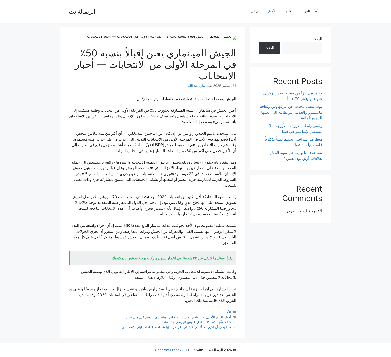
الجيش (186, 317)
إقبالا (220, 317)
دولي (254, 11)
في (142, 317)
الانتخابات (199, 317)
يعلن (129, 317)
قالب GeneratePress (171, 350)
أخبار (228, 317)
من (136, 317)
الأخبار (271, 11)
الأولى (211, 317)
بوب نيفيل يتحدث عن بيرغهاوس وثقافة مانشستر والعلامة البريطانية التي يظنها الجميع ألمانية (291, 112)
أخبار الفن (311, 11)
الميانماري (161, 317)
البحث (317, 39)
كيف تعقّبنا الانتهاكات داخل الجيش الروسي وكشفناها (197, 322)
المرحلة (175, 317)
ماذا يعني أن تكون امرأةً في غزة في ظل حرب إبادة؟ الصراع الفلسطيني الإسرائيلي (176, 327)
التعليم (290, 11)
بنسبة (149, 317)
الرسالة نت (82, 11)
